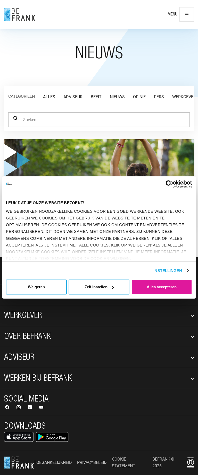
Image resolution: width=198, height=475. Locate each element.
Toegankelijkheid (53, 462)
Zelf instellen (96, 287)
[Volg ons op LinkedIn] (30, 407)
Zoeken (15, 119)
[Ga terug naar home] (19, 14)
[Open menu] (186, 14)
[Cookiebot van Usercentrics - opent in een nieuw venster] (169, 184)
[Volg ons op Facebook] (7, 407)
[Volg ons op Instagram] (19, 407)
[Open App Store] (19, 437)
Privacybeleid (92, 462)
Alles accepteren (162, 287)
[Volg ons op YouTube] (41, 407)
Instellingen (167, 270)
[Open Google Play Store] (52, 437)
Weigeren (36, 287)
